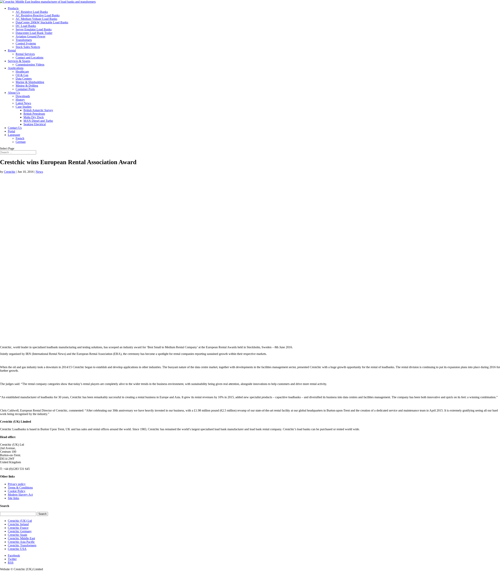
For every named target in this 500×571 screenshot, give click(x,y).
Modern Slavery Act (20, 494)
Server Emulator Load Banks (34, 29)
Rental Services (25, 54)
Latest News (23, 103)
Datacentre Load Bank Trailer (34, 33)
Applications (15, 68)
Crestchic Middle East (21, 538)
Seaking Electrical (34, 124)
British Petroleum (34, 113)
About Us (14, 92)
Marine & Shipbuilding (30, 82)
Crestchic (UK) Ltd (20, 520)
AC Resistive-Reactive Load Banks (38, 15)
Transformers (24, 40)
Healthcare (22, 71)
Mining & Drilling (27, 85)
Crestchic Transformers (22, 545)
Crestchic (9, 171)
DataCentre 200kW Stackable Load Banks (42, 22)
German (21, 141)
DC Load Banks (26, 26)
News (39, 171)
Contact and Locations (29, 57)
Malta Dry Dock (33, 117)
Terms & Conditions (20, 487)
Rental (12, 50)
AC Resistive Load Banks (32, 11)
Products (13, 8)
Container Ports (25, 89)
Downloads (23, 96)
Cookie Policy (16, 491)
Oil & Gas (22, 75)
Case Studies (23, 106)
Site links (13, 498)
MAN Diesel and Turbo (38, 120)
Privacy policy (17, 484)
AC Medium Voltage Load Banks (36, 18)
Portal (11, 131)
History (20, 99)
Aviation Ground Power (30, 36)
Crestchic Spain (17, 534)
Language (14, 134)
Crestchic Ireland (18, 524)
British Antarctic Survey (38, 110)
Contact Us (15, 127)
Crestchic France (18, 527)
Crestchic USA (17, 549)
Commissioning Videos (30, 64)
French (20, 138)
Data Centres (24, 78)
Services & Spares (19, 61)
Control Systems (26, 43)
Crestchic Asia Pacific (21, 541)
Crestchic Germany (20, 531)
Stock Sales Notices (28, 47)
